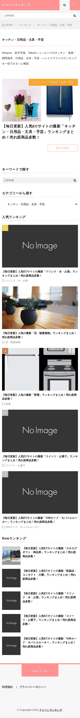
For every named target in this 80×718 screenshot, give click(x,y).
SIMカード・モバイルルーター (23, 527)
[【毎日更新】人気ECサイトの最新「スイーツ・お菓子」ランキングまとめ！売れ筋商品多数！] (11, 623)
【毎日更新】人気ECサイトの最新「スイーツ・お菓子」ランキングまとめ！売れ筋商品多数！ (49, 619)
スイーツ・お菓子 (15, 465)
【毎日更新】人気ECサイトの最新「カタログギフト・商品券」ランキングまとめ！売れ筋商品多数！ (50, 552)
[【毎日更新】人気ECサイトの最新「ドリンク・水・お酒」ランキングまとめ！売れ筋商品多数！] (11, 600)
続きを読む (63, 147)
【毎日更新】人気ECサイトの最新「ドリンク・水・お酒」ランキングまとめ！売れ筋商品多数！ (49, 597)
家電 (8, 403)
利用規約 (7, 686)
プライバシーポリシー (32, 686)
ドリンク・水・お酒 (17, 280)
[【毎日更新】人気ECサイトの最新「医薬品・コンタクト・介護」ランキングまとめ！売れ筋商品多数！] (11, 578)
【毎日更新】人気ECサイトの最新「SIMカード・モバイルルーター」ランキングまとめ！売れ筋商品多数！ (50, 642)
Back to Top (40, 671)
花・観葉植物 (13, 342)
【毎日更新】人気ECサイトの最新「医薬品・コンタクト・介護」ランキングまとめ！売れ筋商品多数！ (50, 574)
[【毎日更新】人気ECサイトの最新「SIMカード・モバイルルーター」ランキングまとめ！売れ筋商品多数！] (11, 646)
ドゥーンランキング (50, 710)
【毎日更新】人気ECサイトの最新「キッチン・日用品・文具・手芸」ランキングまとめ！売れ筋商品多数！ (39, 131)
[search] (75, 16)
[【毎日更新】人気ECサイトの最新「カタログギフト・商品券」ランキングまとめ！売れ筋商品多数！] (11, 555)
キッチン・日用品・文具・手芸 (55, 82)
